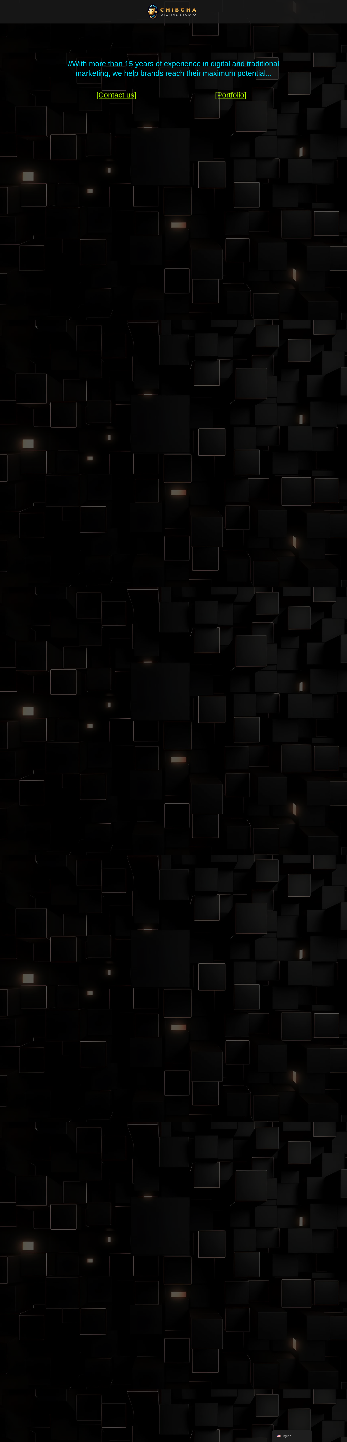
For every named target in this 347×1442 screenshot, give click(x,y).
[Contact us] (116, 95)
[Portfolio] (230, 95)
